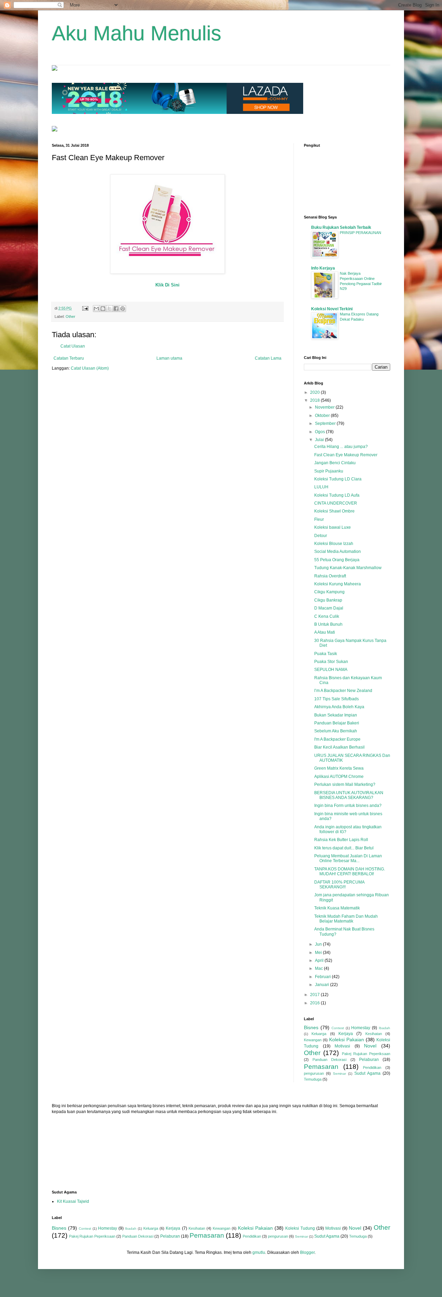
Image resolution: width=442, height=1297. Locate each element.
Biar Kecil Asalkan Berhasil (339, 747)
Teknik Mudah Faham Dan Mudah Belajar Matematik (346, 919)
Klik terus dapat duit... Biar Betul (344, 848)
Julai (320, 439)
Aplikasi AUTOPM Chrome (339, 776)
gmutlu (258, 1252)
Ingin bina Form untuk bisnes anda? (348, 805)
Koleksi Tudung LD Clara (338, 479)
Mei (319, 952)
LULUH (321, 487)
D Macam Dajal (328, 608)
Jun (319, 944)
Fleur (319, 519)
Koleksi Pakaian (346, 1039)
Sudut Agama (367, 1073)
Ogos (320, 431)
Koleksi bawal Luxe (332, 527)
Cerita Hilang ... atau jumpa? (341, 446)
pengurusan (314, 1073)
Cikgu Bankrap (328, 600)
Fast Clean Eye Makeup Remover (345, 454)
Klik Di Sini (167, 284)
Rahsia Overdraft (330, 576)
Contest (338, 1028)
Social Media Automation (337, 551)
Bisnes (311, 1027)
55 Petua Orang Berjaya (336, 559)
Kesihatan (373, 1034)
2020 (315, 392)
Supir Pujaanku (328, 471)
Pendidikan (372, 1067)
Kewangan (312, 1040)
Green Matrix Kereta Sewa (339, 768)
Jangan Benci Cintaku (335, 462)
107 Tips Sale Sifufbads (336, 698)
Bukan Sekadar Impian (335, 715)
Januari (322, 984)
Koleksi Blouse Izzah (333, 543)
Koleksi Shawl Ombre (334, 511)
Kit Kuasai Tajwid (73, 1201)
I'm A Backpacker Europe (337, 739)
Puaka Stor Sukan (331, 661)
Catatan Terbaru (69, 358)
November (325, 407)
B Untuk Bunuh (328, 624)
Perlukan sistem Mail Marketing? (344, 784)
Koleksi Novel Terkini (332, 308)
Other (70, 316)
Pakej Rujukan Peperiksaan (366, 1054)
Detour (320, 535)
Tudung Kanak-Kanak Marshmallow (348, 567)
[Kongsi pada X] (109, 308)
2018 (315, 400)
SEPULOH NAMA (330, 669)
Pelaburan (369, 1059)
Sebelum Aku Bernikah (335, 731)
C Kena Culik (326, 616)
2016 (315, 1003)
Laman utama (169, 358)
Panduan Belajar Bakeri (336, 723)
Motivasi (342, 1046)
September (326, 423)
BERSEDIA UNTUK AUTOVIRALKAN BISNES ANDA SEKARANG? (348, 795)
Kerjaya (345, 1033)
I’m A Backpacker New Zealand (343, 690)
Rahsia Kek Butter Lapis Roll (341, 839)
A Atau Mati (324, 632)
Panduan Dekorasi (329, 1059)
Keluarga (318, 1034)
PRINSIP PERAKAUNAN (360, 233)
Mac (319, 968)
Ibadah (384, 1028)
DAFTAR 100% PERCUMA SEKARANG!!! (339, 884)
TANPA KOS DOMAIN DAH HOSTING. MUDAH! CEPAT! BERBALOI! (349, 871)
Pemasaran (321, 1066)
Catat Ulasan (72, 346)
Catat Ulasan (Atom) (90, 368)
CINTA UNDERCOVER (335, 503)
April (320, 960)
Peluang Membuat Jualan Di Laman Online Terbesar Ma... (348, 858)
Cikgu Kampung (329, 591)
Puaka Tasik (325, 653)
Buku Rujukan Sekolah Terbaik (341, 227)
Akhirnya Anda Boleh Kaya (339, 706)
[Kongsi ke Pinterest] (122, 308)
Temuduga (312, 1079)
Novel (370, 1046)
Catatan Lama (268, 358)
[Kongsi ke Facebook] (116, 308)
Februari (323, 976)
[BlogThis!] (102, 308)
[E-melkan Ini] (96, 308)
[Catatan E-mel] (84, 308)
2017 (315, 994)
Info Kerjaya (323, 268)
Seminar (339, 1073)
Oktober (323, 415)
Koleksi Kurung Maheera (337, 584)
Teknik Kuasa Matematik (337, 908)
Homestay (360, 1027)
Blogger (307, 1252)
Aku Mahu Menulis (136, 33)
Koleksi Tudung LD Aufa (336, 495)
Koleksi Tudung (300, 1228)
